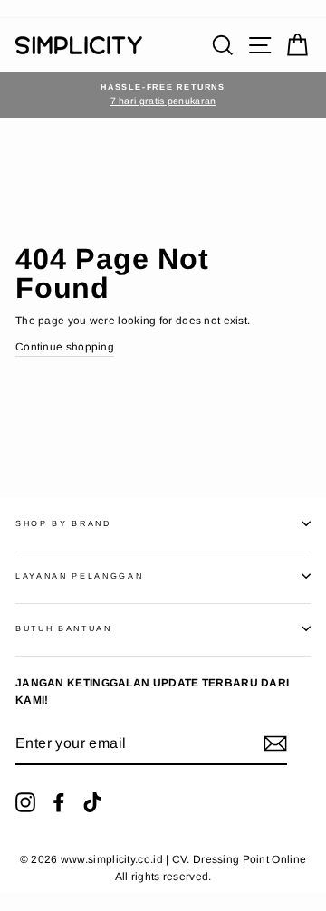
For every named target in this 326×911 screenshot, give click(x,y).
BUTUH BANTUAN (63, 628)
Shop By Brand (63, 523)
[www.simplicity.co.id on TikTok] (92, 802)
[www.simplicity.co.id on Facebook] (59, 802)
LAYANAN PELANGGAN (79, 575)
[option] (163, 95)
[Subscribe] (275, 743)
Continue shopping (64, 346)
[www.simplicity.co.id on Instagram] (25, 802)
